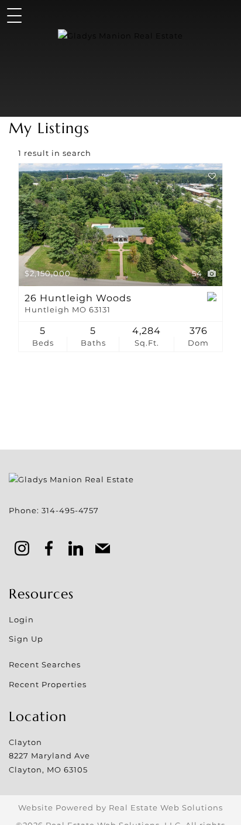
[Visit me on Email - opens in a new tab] (103, 549)
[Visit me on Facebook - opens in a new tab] (49, 549)
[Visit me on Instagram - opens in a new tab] (22, 549)
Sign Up (26, 638)
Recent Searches (45, 664)
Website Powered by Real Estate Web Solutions (120, 807)
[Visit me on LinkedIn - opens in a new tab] (76, 549)
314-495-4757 (70, 510)
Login (21, 619)
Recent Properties (48, 684)
